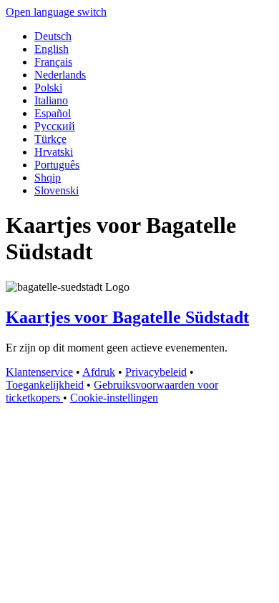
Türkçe (50, 139)
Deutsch (53, 36)
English (51, 49)
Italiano (51, 100)
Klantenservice (39, 372)
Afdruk (98, 372)
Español (52, 113)
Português (56, 165)
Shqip (47, 177)
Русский (54, 126)
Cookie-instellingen (114, 398)
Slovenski (56, 190)
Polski (48, 87)
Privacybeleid (156, 372)
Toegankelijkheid (45, 385)
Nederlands (60, 75)
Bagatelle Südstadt (127, 317)
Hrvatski (53, 152)
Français (53, 62)
